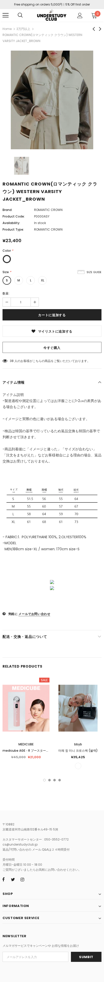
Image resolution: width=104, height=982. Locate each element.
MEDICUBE (26, 744)
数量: (6, 293)
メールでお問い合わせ (34, 614)
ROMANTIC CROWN (48, 210)
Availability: (11, 223)
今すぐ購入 (52, 347)
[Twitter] (12, 879)
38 (12, 361)
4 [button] (59, 780)
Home (7, 29)
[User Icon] (80, 15)
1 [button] (44, 780)
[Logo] (51, 15)
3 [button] (54, 780)
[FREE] (78, 766)
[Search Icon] (20, 15)
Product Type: (13, 229)
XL (42, 280)
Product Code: (14, 216)
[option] (52, 100)
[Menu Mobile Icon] (6, 15)
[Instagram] (22, 879)
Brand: (7, 210)
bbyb (78, 744)
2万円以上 (23, 29)
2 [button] (49, 780)
